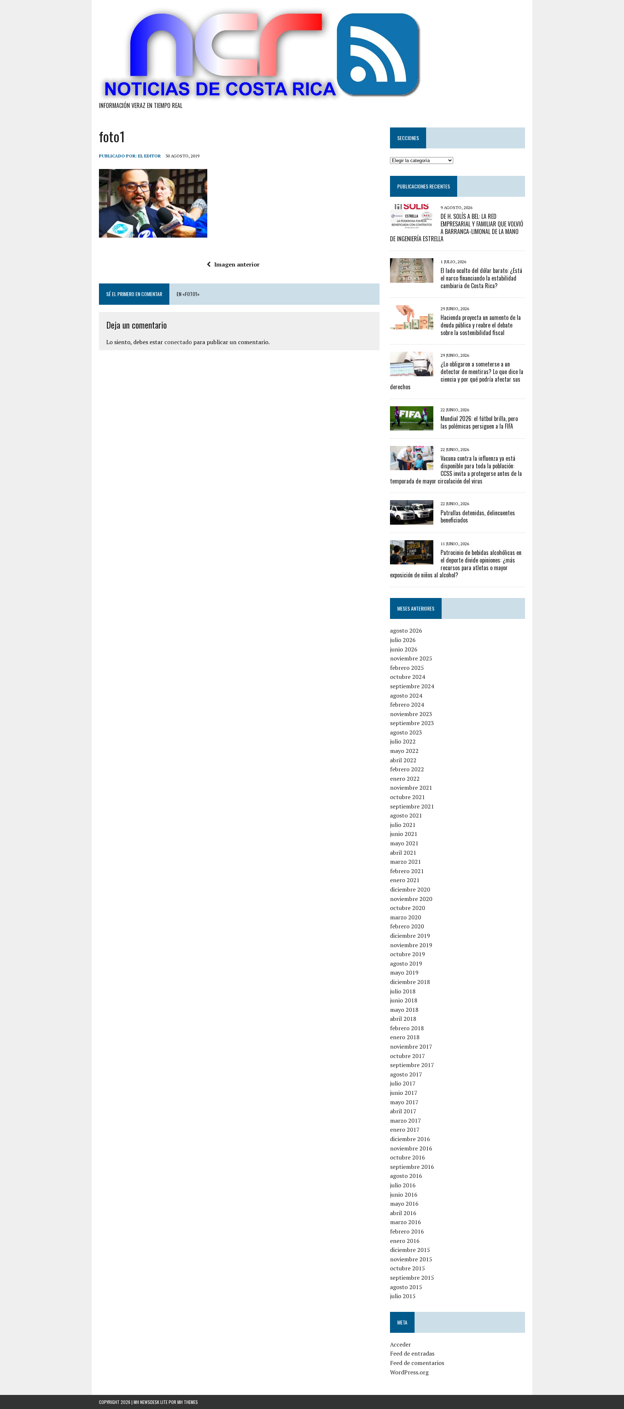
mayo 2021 (404, 843)
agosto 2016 (406, 1176)
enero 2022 (405, 778)
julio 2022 (403, 741)
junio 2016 (403, 1194)
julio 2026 (403, 640)
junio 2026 (403, 649)
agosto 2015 (406, 1287)
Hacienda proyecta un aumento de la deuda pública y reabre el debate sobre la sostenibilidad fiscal (481, 325)
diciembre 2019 (410, 936)
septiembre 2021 (412, 806)
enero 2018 (405, 1037)
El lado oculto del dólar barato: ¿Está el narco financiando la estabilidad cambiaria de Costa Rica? (481, 278)
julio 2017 (403, 1083)
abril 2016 (403, 1213)
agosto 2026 (406, 630)
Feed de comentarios (417, 1363)
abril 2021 (403, 853)
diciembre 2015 (410, 1250)
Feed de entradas (412, 1353)
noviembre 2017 (411, 1046)
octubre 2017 (407, 1056)
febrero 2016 (407, 1231)
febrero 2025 (407, 668)
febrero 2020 (407, 926)
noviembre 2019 (411, 945)
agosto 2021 (406, 815)
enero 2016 (405, 1241)
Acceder (400, 1344)
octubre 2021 (407, 797)
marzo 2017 (405, 1120)
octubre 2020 (407, 908)
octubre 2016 (407, 1157)
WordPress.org (409, 1372)
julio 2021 (403, 825)
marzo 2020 (405, 917)
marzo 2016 (405, 1222)
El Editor (149, 156)
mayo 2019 (404, 972)
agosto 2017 (406, 1074)
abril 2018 (403, 1019)
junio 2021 (403, 834)
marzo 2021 (405, 862)
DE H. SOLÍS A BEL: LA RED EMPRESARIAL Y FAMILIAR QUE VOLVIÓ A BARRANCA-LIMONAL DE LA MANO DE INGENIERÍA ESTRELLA (456, 227)
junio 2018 (403, 1000)
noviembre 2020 (411, 899)
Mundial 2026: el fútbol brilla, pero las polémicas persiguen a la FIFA (479, 422)
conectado (178, 342)
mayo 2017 (404, 1102)
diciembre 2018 (410, 982)
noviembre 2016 (411, 1148)
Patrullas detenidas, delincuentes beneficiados (478, 516)
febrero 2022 (407, 769)
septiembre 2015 (412, 1278)
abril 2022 (403, 760)
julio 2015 (403, 1296)
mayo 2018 (404, 1010)
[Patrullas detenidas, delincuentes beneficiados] (411, 520)
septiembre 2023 (412, 723)
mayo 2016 (404, 1204)
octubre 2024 (407, 677)
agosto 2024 (406, 695)
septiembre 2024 (412, 686)
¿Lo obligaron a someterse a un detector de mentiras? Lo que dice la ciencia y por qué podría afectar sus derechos (456, 375)
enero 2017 (405, 1129)
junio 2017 (403, 1093)
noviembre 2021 (411, 788)
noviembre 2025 (411, 658)
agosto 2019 (406, 963)
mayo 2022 (404, 751)
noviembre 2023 (411, 714)
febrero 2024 (407, 704)
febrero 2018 (407, 1028)
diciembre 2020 (410, 889)
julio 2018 (403, 991)
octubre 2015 (407, 1268)
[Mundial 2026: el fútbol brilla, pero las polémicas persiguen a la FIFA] (411, 425)
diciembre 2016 (410, 1139)
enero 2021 (405, 880)
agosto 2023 (406, 732)
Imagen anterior (237, 264)
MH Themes (187, 1402)
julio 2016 (403, 1185)
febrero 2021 (407, 871)
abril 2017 (403, 1111)
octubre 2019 (407, 954)
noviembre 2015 (411, 1259)
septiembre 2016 (412, 1167)
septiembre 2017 (412, 1065)
